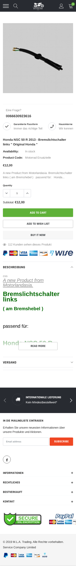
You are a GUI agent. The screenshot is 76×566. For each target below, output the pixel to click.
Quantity (7, 185)
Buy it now (38, 235)
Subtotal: (8, 202)
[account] (61, 6)
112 (10, 244)
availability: (11, 151)
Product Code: (13, 157)
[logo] (38, 6)
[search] (15, 6)
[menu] (6, 6)
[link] (7, 459)
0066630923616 (18, 116)
